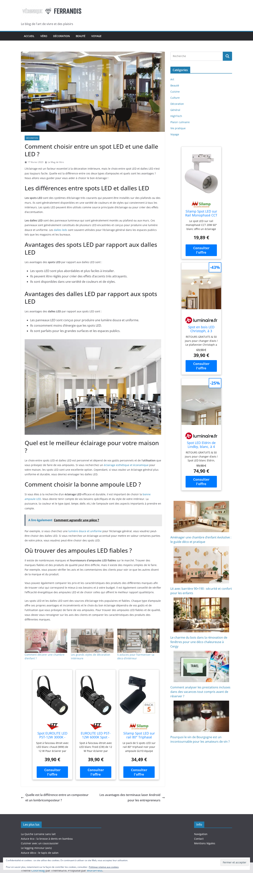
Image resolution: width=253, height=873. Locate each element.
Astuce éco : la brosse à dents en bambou (47, 838)
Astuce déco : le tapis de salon (40, 852)
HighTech (176, 116)
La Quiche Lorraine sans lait (38, 834)
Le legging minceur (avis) (36, 848)
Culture (175, 97)
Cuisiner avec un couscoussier (40, 843)
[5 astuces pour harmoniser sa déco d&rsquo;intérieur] (138, 641)
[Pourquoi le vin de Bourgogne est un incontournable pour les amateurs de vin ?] (201, 716)
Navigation (200, 834)
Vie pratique (178, 128)
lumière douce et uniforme (85, 531)
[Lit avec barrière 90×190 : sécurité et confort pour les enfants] (201, 564)
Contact (199, 838)
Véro (43, 36)
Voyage (96, 36)
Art (172, 79)
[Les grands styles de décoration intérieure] (92, 641)
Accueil (29, 36)
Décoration (61, 36)
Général (175, 110)
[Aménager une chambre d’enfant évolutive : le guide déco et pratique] (201, 516)
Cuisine (175, 91)
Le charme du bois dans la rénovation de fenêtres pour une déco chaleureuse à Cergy (198, 641)
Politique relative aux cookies (104, 867)
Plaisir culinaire (180, 122)
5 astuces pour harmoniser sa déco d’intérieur (135, 656)
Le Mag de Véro (56, 162)
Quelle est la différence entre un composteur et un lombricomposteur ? (57, 797)
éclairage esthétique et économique (126, 465)
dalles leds (60, 230)
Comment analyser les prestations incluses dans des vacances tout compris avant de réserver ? (200, 691)
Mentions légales (204, 843)
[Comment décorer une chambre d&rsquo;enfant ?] (46, 641)
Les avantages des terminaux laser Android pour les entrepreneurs (129, 797)
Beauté (80, 36)
